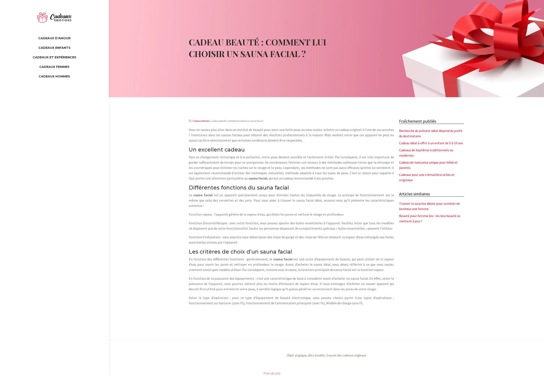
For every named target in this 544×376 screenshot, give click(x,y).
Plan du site (272, 373)
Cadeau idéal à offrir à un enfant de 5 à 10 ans (431, 143)
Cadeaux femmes (54, 67)
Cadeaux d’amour (54, 38)
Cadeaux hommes (54, 76)
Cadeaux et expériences (54, 57)
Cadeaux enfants (54, 48)
